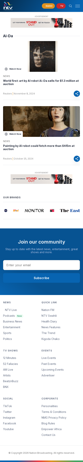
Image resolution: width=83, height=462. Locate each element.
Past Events (49, 363)
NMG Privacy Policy (54, 417)
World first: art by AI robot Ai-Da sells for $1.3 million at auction (41, 82)
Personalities (50, 406)
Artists (7, 375)
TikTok (7, 406)
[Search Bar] (70, 6)
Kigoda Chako (51, 339)
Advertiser (48, 375)
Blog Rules (48, 423)
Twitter (7, 411)
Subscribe (41, 278)
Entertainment (11, 327)
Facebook (9, 423)
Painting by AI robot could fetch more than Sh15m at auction (39, 147)
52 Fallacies (10, 363)
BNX (6, 386)
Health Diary (49, 321)
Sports (7, 333)
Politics (7, 339)
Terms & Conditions (54, 411)
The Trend (48, 333)
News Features (51, 327)
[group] (5, 210)
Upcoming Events (53, 369)
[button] (76, 6)
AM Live (8, 369)
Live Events (49, 358)
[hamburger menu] (77, 6)
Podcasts (12, 315)
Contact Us (48, 434)
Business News (12, 321)
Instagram (9, 417)
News (6, 76)
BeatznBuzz (10, 381)
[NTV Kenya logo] (8, 6)
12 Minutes (9, 358)
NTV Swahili (49, 315)
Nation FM (48, 310)
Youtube (8, 429)
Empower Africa (52, 429)
